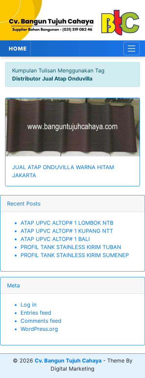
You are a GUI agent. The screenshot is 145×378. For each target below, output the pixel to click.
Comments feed (41, 320)
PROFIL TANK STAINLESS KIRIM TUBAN (71, 247)
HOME (18, 48)
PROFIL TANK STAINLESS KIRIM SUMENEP (75, 255)
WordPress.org (39, 328)
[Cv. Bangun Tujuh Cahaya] (72, 20)
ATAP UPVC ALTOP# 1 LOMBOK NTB (67, 222)
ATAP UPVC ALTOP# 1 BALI (55, 238)
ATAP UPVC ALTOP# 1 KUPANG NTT (67, 230)
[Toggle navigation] (131, 48)
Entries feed (36, 312)
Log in (28, 304)
